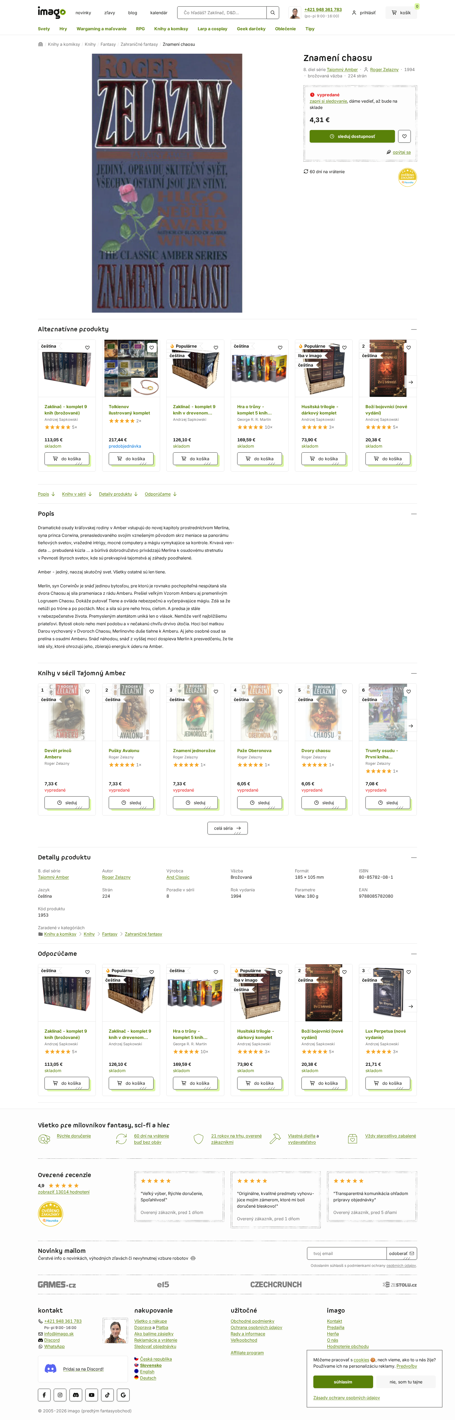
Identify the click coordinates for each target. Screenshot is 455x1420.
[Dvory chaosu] (324, 749)
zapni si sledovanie (328, 101)
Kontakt (334, 1321)
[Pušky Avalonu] (131, 749)
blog (132, 12)
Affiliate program (247, 1352)
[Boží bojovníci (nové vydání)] (388, 405)
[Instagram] (60, 1394)
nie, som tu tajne (406, 1381)
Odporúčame (158, 494)
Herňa (333, 1333)
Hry (63, 28)
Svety (44, 28)
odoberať (398, 1253)
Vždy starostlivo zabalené (390, 1135)
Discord (52, 1340)
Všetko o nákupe (150, 1321)
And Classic (178, 877)
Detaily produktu (115, 494)
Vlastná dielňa (301, 1135)
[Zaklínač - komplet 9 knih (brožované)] (67, 405)
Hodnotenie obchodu (348, 1346)
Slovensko (151, 1365)
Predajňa (335, 1327)
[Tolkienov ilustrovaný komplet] (131, 405)
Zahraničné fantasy (139, 44)
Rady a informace (248, 1333)
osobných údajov (401, 1265)
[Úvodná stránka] (40, 44)
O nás (332, 1340)
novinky (83, 12)
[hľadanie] (272, 12)
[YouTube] (91, 1394)
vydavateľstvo (302, 1142)
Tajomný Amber (342, 69)
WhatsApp (54, 1346)
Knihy (90, 44)
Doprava (142, 1327)
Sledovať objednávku (155, 1346)
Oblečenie (285, 28)
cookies (361, 1359)
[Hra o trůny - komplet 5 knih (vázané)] (259, 405)
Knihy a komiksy (171, 28)
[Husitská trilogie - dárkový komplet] (324, 405)
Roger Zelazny (384, 69)
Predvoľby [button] (407, 1366)
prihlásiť (368, 12)
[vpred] (410, 381)
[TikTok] (107, 1394)
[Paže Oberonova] (259, 749)
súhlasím (343, 1381)
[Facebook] (44, 1394)
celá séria (223, 828)
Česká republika (156, 1359)
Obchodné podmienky (252, 1321)
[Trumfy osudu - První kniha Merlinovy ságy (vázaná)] (388, 749)
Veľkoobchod (244, 1340)
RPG (140, 28)
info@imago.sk (59, 1333)
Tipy (310, 28)
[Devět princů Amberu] (67, 749)
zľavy (109, 12)
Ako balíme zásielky (154, 1333)
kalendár (158, 12)
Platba (162, 1327)
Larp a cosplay (213, 28)
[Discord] (76, 1394)
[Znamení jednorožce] (195, 749)
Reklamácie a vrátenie (155, 1340)
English (147, 1371)
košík (408, 10)
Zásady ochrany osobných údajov (346, 1397)
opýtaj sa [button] (402, 152)
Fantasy (108, 44)
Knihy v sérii (74, 494)
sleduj (71, 802)
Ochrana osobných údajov (256, 1327)
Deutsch (148, 1378)
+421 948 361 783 (323, 9)
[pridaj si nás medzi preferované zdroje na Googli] (123, 1394)
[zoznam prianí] (404, 136)
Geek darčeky (251, 28)
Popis (43, 494)
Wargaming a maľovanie (102, 28)
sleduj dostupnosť (356, 136)
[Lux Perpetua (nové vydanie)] (388, 1030)
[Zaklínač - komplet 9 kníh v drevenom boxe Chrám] (195, 405)
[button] (227, 329)
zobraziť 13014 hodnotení (64, 1191)
